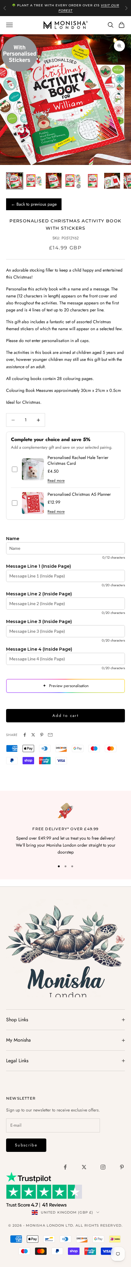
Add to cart (65, 715)
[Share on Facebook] (24, 734)
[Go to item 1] (14, 180)
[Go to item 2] (34, 180)
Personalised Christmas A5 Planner (79, 494)
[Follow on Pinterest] (122, 1167)
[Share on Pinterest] (41, 734)
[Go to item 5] (92, 180)
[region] (65, 829)
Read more (56, 480)
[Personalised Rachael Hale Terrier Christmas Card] (33, 469)
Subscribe (26, 1145)
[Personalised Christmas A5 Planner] (33, 503)
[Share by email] (50, 734)
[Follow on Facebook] (65, 1167)
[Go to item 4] (73, 180)
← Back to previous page (34, 204)
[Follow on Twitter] (84, 1167)
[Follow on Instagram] (103, 1167)
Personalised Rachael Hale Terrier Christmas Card (78, 460)
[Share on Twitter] (33, 734)
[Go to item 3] (53, 180)
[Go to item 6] (112, 180)
